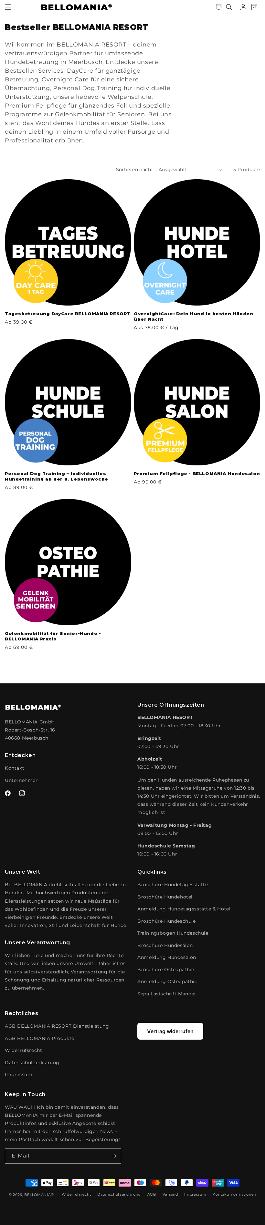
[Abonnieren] (114, 1156)
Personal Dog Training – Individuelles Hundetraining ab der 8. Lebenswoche (56, 476)
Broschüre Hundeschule (166, 921)
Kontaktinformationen (234, 1194)
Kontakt (14, 768)
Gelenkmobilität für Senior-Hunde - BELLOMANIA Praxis (53, 636)
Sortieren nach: (134, 169)
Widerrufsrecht (23, 1050)
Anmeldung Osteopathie (167, 981)
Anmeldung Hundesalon (166, 957)
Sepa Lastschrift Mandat (166, 994)
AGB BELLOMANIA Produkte (39, 1038)
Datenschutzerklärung (32, 1062)
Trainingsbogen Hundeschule (172, 933)
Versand (170, 1194)
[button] (8, 7)
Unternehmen (22, 780)
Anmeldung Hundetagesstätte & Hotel (183, 909)
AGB (151, 1194)
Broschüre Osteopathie (165, 969)
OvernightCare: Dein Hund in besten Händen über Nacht (193, 316)
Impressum (18, 1074)
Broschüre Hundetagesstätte (172, 885)
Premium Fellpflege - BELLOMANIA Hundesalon (197, 473)
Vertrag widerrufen (170, 1031)
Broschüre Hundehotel (165, 897)
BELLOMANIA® (39, 1194)
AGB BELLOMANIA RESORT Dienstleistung (57, 1026)
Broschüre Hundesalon (165, 945)
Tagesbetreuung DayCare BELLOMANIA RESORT (67, 313)
